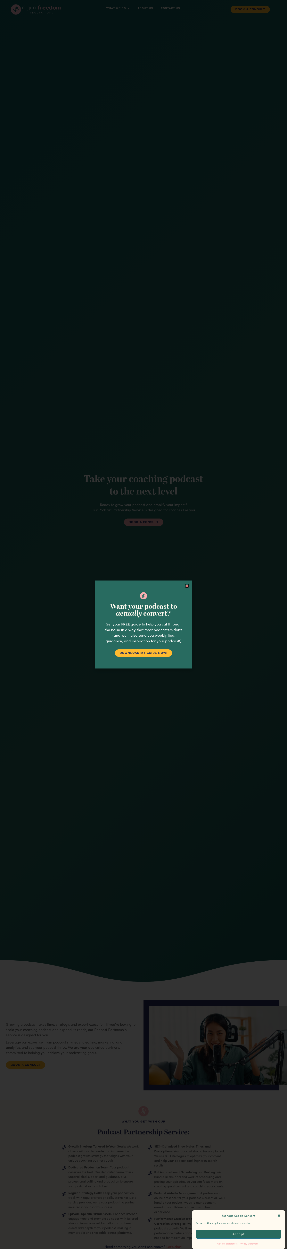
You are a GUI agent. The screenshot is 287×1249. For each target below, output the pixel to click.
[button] (279, 1216)
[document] (143, 624)
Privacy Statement (249, 1243)
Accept (238, 1234)
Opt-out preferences (227, 1243)
